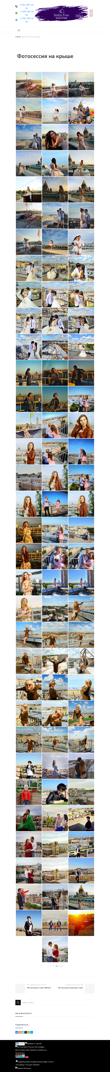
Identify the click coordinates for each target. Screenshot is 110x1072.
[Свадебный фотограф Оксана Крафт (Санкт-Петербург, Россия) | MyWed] (35, 1062)
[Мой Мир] (31, 1032)
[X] (25, 1032)
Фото (26, 1057)
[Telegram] (22, 1032)
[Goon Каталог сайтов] (20, 1043)
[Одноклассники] (19, 1032)
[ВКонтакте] (16, 1032)
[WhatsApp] (28, 1032)
